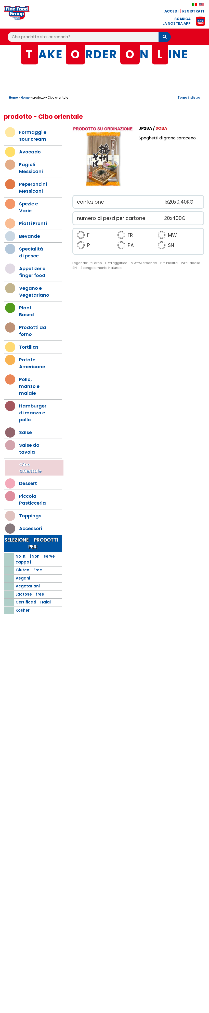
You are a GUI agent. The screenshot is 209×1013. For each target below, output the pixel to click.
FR (130, 235)
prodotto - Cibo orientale (50, 98)
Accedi (171, 11)
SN (171, 245)
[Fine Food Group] (17, 13)
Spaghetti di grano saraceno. (168, 138)
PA (131, 245)
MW (172, 235)
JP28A (145, 128)
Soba (161, 128)
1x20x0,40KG (178, 202)
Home (13, 98)
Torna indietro (189, 98)
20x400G (175, 218)
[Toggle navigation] (200, 37)
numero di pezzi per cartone (111, 218)
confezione (90, 202)
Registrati (193, 11)
